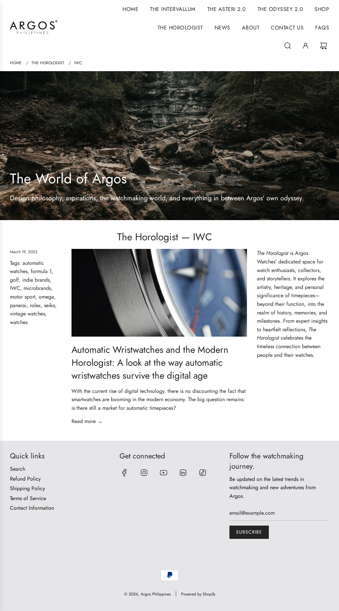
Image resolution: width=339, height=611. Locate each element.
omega (46, 297)
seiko (49, 305)
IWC (15, 288)
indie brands (36, 280)
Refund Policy (25, 479)
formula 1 (41, 271)
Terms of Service (28, 498)
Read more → (87, 421)
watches (18, 322)
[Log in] (306, 46)
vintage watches (27, 313)
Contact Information (32, 508)
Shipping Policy (27, 488)
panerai (18, 305)
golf (14, 280)
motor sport (22, 297)
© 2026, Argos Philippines (147, 594)
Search (17, 469)
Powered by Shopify (198, 594)
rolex (35, 305)
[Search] (288, 46)
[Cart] (324, 46)
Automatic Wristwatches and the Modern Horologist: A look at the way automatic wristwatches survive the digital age (150, 362)
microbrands (37, 288)
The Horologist (147, 237)
